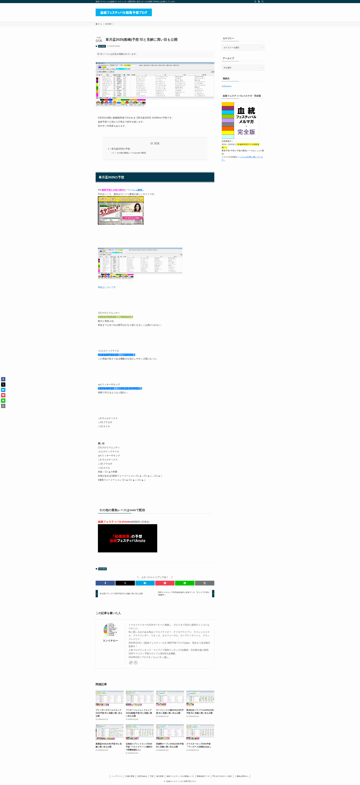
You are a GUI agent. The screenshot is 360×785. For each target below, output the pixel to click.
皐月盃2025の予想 (120, 149)
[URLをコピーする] (204, 583)
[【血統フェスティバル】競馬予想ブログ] (124, 12)
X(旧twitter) (227, 86)
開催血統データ (203, 776)
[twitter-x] (255, 1)
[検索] (262, 1)
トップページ (116, 776)
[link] (131, 662)
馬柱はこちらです (107, 287)
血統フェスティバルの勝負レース (180, 776)
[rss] (259, 1)
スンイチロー (110, 640)
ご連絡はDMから (242, 776)
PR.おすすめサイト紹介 (222, 776)
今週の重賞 (129, 776)
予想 (151, 776)
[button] (105, 583)
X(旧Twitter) (142, 776)
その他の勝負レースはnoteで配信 (131, 153)
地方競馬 (102, 46)
